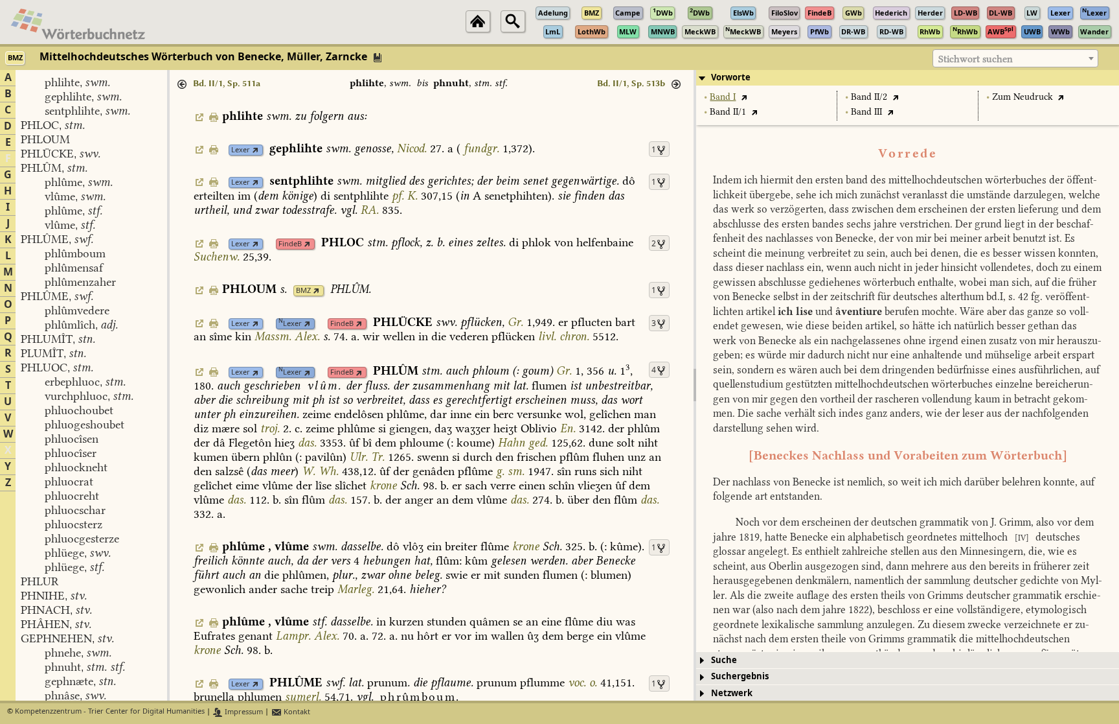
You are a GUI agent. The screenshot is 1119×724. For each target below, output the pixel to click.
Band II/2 (869, 96)
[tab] (907, 78)
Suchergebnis (740, 676)
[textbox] (1015, 59)
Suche (724, 660)
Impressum (243, 712)
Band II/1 (728, 111)
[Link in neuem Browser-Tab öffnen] (255, 150)
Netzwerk (731, 693)
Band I (723, 96)
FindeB (290, 244)
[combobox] (1015, 58)
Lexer (240, 150)
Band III (866, 111)
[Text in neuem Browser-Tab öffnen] (743, 96)
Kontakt (296, 712)
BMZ (303, 291)
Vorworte (731, 77)
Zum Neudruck (1022, 96)
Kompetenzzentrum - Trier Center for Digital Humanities (110, 712)
